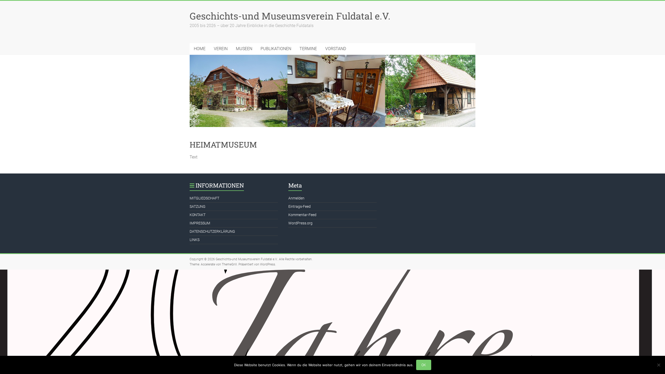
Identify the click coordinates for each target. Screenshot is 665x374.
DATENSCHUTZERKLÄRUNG (212, 231)
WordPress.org (300, 223)
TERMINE (308, 48)
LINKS (195, 240)
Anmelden (296, 198)
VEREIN (221, 48)
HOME (199, 48)
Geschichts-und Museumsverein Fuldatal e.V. (290, 16)
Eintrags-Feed (299, 206)
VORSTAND (335, 48)
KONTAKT (197, 215)
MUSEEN (244, 48)
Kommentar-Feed (302, 215)
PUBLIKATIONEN (276, 48)
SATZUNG (197, 206)
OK (423, 365)
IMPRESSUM (200, 223)
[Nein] (658, 365)
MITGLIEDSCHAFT (204, 198)
